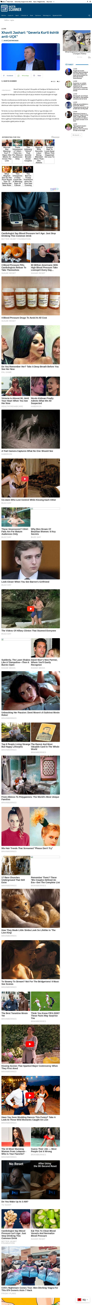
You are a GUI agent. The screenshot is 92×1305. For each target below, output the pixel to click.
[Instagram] (90, 1)
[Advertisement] (30, 131)
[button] (89, 15)
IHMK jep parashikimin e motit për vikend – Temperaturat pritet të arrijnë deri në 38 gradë (80, 106)
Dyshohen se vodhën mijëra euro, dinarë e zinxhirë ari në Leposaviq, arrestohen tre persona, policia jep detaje (80, 86)
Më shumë (76, 135)
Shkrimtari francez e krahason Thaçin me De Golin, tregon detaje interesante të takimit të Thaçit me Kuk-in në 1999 (80, 117)
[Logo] (13, 8)
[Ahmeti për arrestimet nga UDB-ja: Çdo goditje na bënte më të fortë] (68, 96)
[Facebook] (87, 1)
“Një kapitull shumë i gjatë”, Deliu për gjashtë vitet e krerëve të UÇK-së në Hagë (80, 128)
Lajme (12, 20)
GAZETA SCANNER (10, 81)
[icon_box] (50, 2)
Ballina (6, 20)
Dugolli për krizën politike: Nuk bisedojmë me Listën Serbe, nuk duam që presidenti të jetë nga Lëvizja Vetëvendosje (80, 74)
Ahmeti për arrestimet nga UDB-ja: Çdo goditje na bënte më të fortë (80, 97)
